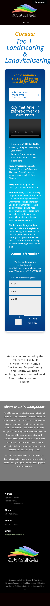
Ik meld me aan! (32, 321)
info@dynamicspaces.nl (14, 534)
